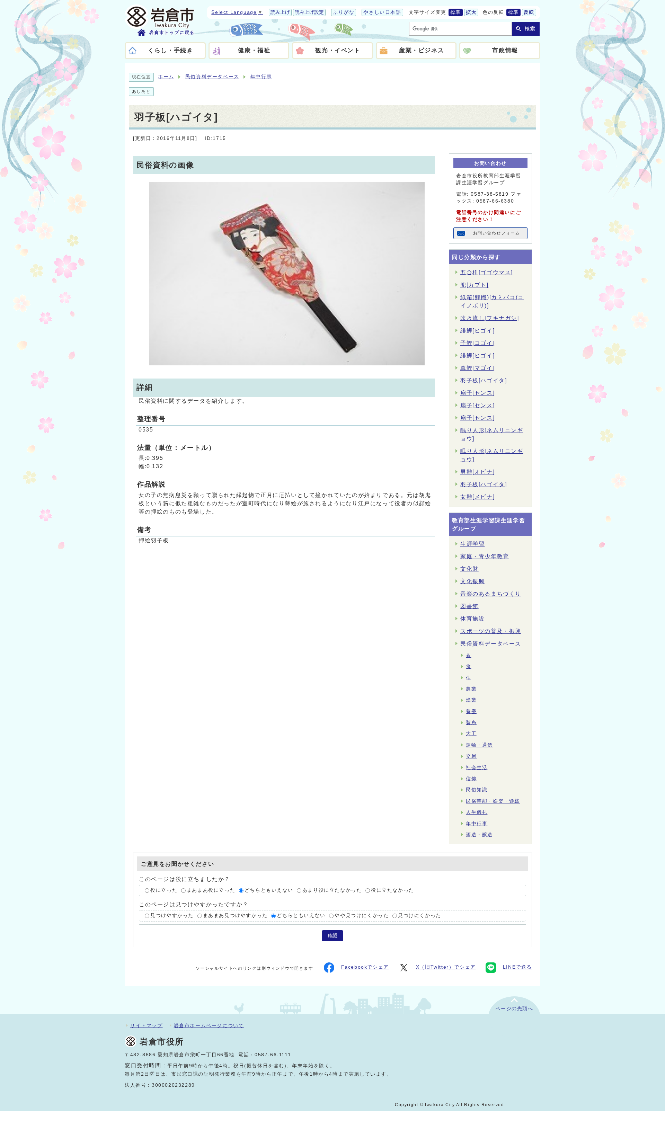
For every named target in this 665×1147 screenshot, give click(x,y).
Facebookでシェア (365, 967)
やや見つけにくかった (362, 915)
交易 (471, 756)
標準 (455, 12)
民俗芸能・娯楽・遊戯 (493, 801)
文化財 (469, 569)
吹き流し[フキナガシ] (489, 318)
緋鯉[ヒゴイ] (477, 331)
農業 (471, 689)
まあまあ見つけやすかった (235, 915)
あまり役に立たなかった (332, 890)
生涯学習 (472, 544)
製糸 (471, 722)
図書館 (469, 606)
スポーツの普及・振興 (490, 631)
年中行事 (261, 76)
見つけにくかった (419, 915)
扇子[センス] (477, 393)
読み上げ (280, 12)
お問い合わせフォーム (496, 233)
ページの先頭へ (514, 1008)
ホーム (166, 76)
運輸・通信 (479, 745)
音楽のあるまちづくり (490, 594)
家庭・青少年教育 (484, 556)
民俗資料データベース (212, 76)
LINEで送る (517, 967)
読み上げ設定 (309, 12)
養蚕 (471, 711)
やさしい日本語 (382, 12)
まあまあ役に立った (211, 890)
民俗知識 (476, 789)
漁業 (471, 700)
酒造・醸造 (479, 834)
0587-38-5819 (489, 194)
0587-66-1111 (273, 1054)
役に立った (163, 890)
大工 (471, 733)
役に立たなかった (392, 890)
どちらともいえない (269, 890)
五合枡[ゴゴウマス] (486, 272)
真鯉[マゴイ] (477, 368)
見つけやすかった (172, 915)
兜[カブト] (474, 285)
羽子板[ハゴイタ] (483, 380)
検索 (530, 29)
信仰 (471, 778)
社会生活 (476, 767)
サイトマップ (146, 1025)
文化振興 (472, 581)
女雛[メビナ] (477, 497)
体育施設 (472, 619)
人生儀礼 (476, 812)
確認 (332, 935)
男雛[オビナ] (477, 472)
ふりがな (343, 12)
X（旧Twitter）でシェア (446, 967)
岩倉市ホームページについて (209, 1025)
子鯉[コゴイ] (477, 343)
